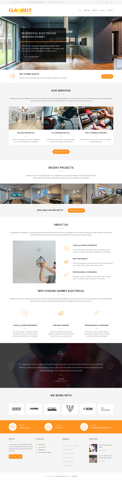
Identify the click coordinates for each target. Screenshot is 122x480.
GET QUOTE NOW (31, 57)
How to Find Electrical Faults (105, 446)
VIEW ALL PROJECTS (76, 210)
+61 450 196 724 (17, 2)
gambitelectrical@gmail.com (36, 2)
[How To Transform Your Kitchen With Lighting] (93, 459)
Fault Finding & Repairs (71, 445)
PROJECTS (95, 10)
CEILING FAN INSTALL (26, 133)
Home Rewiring (68, 449)
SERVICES (87, 10)
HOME (80, 10)
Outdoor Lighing (69, 461)
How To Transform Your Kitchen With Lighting (106, 457)
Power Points (68, 465)
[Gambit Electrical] (25, 10)
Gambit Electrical (61, 476)
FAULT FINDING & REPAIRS (96, 133)
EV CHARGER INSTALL (61, 133)
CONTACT (110, 10)
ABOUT (103, 10)
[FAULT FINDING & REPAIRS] (95, 118)
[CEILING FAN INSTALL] (26, 118)
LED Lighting (67, 457)
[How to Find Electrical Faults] (93, 448)
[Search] (111, 2)
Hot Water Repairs (69, 453)
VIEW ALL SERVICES (61, 151)
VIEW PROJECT (15, 196)
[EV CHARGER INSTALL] (61, 118)
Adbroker (74, 476)
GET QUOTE (107, 76)
